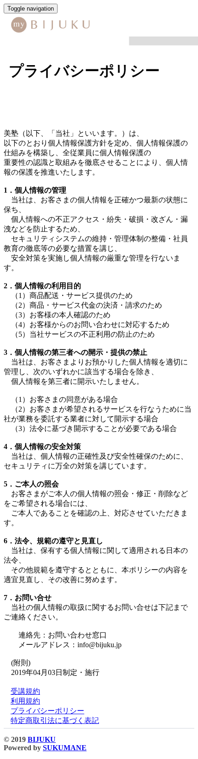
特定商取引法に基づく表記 (55, 720)
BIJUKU (42, 739)
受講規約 (25, 691)
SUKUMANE (65, 748)
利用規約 (25, 701)
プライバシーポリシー (47, 711)
